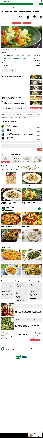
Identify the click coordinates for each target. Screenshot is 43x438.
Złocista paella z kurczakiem (7, 243)
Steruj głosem (20, 108)
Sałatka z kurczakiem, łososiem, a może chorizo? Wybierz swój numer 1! (30, 261)
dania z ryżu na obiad (28, 112)
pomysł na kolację (26, 117)
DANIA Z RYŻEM (11, 114)
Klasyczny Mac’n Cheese (7, 294)
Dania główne (13, 7)
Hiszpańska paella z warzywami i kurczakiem (29, 203)
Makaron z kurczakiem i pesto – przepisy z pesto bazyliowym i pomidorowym (30, 276)
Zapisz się (35, 340)
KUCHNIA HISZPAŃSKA (31, 114)
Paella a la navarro (26, 226)
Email (4, 70)
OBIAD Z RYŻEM (4, 117)
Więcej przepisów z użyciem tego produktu (9, 169)
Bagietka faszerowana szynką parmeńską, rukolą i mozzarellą (20, 285)
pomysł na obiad (17, 117)
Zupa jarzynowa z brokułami (33, 284)
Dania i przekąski (7, 7)
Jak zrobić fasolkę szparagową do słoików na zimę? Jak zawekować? (24, 320)
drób (25, 114)
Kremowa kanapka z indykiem (20, 297)
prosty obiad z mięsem (18, 112)
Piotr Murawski (5, 13)
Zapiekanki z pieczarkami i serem (7, 287)
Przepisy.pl (2, 7)
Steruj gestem (8, 108)
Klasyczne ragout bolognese (19, 293)
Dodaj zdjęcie (5, 162)
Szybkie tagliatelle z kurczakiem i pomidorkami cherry (29, 186)
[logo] (7, 1)
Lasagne (3, 284)
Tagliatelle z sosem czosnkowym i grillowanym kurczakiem (8, 203)
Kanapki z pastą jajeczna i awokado (21, 289)
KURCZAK (39, 114)
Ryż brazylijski (33, 287)
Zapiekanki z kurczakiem (6, 260)
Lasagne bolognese (20, 300)
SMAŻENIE (10, 117)
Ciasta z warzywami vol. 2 (6, 275)
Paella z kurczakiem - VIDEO (7, 226)
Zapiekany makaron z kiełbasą (34, 291)
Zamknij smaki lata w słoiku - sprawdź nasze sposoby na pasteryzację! (24, 306)
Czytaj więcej (17, 315)
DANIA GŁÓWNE (4, 114)
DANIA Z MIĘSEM (18, 114)
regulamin (21, 436)
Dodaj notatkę (36, 108)
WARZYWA (35, 112)
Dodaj (39, 149)
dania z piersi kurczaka (8, 112)
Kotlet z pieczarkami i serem (34, 295)
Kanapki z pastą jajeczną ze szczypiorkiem (7, 291)
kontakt (21, 435)
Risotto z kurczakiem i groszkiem (29, 243)
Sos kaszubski (33, 298)
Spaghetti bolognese (6, 296)
